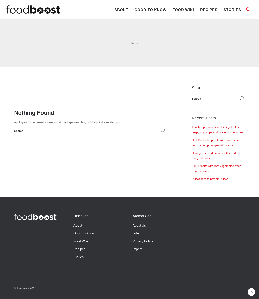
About (121, 10)
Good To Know (150, 10)
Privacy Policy (143, 241)
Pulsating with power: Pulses (210, 178)
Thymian (134, 43)
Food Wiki (183, 10)
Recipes (209, 10)
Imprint (137, 249)
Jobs (136, 233)
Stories (232, 10)
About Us (139, 225)
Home (123, 43)
